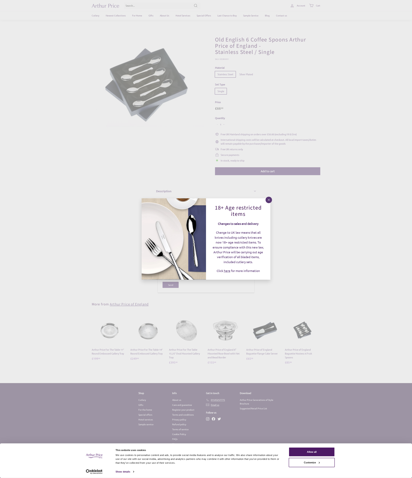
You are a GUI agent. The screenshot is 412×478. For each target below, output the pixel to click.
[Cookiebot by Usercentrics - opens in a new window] (94, 471)
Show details (123, 471)
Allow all (312, 451)
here (227, 271)
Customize (310, 462)
